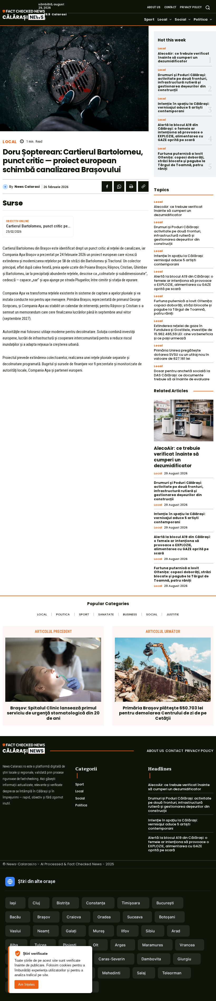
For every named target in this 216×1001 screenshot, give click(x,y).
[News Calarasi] (6, 186)
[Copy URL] (143, 186)
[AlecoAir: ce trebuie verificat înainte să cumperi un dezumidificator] (183, 420)
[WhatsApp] (119, 186)
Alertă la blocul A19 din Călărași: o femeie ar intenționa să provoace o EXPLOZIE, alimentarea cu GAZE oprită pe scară (180, 132)
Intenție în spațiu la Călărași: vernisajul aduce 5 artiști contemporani (183, 107)
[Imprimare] (131, 186)
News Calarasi (27, 187)
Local (10, 142)
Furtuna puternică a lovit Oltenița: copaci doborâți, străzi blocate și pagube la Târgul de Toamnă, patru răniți (181, 161)
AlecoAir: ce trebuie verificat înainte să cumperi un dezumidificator (183, 57)
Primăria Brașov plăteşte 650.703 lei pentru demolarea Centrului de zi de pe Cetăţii (163, 713)
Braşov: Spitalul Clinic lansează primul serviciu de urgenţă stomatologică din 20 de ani (53, 713)
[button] (207, 7)
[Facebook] (107, 186)
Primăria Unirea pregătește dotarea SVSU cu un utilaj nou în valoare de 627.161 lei (181, 354)
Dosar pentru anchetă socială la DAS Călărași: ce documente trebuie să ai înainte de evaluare (182, 375)
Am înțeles (26, 984)
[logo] (32, 16)
